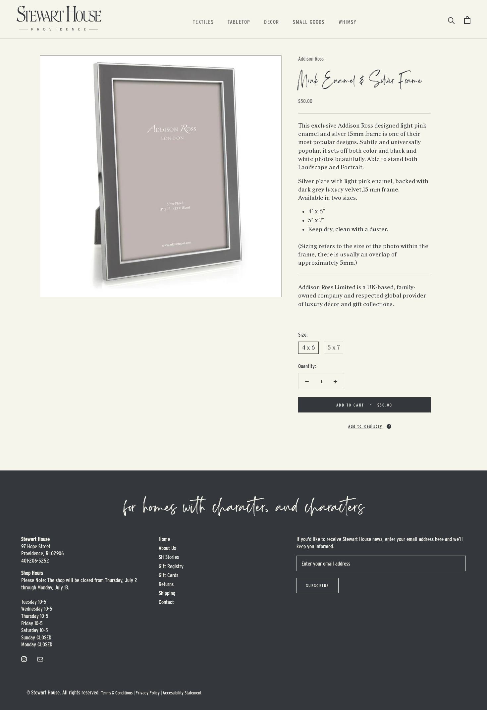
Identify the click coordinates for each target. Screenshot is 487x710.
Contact (166, 601)
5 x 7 (334, 347)
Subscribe (317, 585)
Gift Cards (168, 575)
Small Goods (308, 21)
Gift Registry (171, 566)
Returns (166, 583)
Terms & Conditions (117, 692)
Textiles (203, 21)
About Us (167, 547)
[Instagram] (24, 658)
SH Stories (169, 556)
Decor (271, 21)
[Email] (40, 658)
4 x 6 (308, 347)
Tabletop (239, 21)
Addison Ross (311, 58)
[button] (364, 423)
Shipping (167, 592)
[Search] (451, 20)
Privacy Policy (147, 692)
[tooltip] (389, 426)
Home (164, 538)
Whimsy (347, 21)
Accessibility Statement (182, 692)
